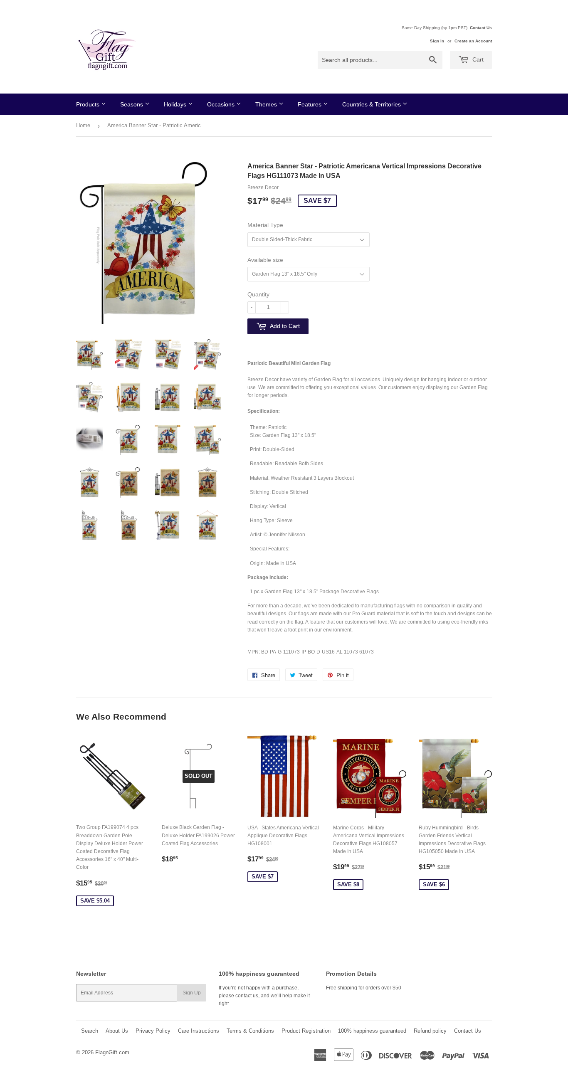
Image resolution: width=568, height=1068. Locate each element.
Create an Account (473, 41)
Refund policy (430, 1031)
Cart (477, 59)
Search (89, 1031)
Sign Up (192, 993)
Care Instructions (198, 1031)
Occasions (221, 104)
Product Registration (306, 1031)
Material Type (265, 225)
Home (83, 125)
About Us (117, 1031)
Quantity (258, 294)
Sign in (437, 41)
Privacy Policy (153, 1031)
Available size (265, 260)
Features (310, 104)
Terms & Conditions (250, 1031)
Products (88, 104)
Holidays (176, 104)
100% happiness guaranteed (372, 1031)
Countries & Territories (372, 104)
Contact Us (481, 27)
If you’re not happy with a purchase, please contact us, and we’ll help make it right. (264, 995)
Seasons (132, 104)
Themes (267, 104)
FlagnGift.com (112, 1052)
